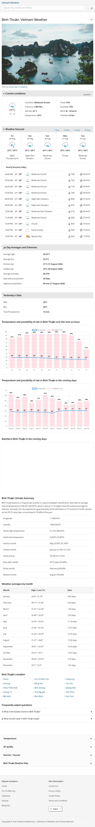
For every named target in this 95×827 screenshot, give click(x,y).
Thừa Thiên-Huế (10, 687)
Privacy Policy (55, 791)
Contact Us (53, 786)
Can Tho (69, 683)
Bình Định (39, 696)
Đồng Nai (39, 683)
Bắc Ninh (7, 696)
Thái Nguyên (40, 692)
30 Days (88, 130)
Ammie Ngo (13, 87)
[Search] (85, 7)
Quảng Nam (71, 687)
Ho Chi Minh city (42, 679)
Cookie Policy (54, 796)
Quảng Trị (7, 692)
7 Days (56, 130)
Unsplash (23, 87)
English (55, 809)
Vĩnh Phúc (70, 692)
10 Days (67, 130)
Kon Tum (70, 696)
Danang (6, 683)
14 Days (77, 130)
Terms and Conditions (58, 801)
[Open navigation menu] (91, 8)
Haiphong (70, 679)
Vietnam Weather (10, 3)
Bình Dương (40, 687)
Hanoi (5, 679)
